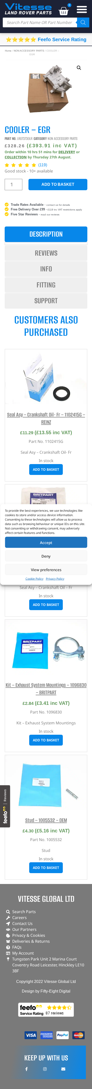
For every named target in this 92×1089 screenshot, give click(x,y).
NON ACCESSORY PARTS (29, 50)
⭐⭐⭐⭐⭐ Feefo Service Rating (46, 39)
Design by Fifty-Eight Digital (46, 991)
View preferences (46, 569)
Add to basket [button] (46, 469)
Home (8, 50)
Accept (46, 542)
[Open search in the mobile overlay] (46, 22)
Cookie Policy (34, 579)
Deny (46, 555)
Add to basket (57, 184)
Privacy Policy (55, 579)
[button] (82, 9)
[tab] (46, 234)
